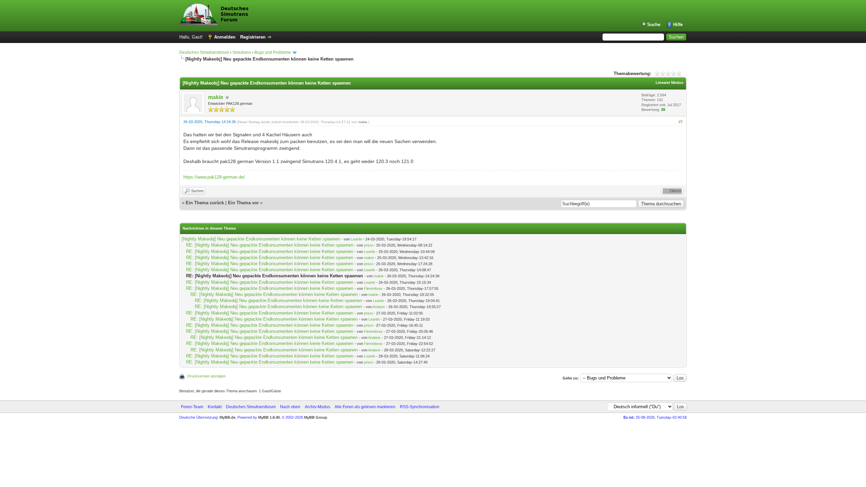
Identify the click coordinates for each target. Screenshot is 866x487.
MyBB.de (227, 417)
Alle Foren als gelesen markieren (365, 406)
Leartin (356, 239)
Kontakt (215, 406)
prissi (368, 245)
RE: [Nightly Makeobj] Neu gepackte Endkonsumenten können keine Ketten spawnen (269, 245)
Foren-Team (192, 406)
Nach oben (290, 406)
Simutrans (241, 52)
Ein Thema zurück (205, 202)
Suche (653, 24)
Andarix (378, 307)
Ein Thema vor (243, 202)
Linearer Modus (669, 82)
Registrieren (253, 37)
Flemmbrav (373, 288)
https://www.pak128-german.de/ (214, 177)
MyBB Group (315, 417)
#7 (681, 122)
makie (215, 97)
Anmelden (224, 37)
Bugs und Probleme (272, 52)
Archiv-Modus (317, 406)
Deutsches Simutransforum (204, 52)
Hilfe (678, 24)
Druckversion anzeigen (206, 376)
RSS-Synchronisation (419, 406)
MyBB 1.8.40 (269, 417)
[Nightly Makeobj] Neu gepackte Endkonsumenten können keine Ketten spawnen (261, 238)
